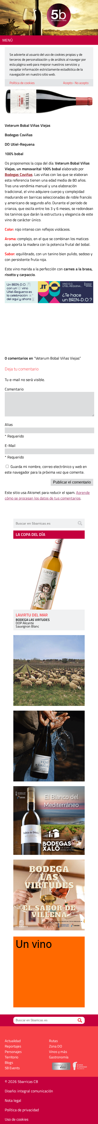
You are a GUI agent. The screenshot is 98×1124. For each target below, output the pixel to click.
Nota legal (13, 1100)
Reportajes (13, 1046)
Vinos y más (58, 1051)
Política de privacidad (22, 1110)
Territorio (11, 1057)
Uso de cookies (16, 1119)
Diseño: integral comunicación (29, 1091)
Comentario (14, 389)
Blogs (9, 1062)
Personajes (13, 1051)
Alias (9, 424)
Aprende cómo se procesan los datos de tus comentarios (47, 495)
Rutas (53, 1040)
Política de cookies (22, 82)
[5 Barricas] (58, 16)
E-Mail (10, 445)
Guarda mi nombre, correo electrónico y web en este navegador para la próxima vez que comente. (46, 469)
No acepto (81, 82)
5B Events (12, 1068)
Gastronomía (59, 1057)
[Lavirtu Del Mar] (49, 574)
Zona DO (55, 1046)
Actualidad (13, 1040)
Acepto (68, 82)
